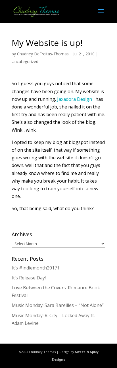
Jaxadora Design (75, 99)
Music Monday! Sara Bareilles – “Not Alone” (58, 305)
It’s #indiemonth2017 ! (35, 268)
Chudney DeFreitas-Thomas (43, 54)
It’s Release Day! (29, 278)
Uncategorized (25, 61)
